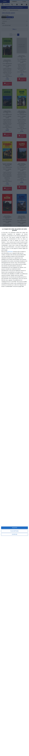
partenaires (10, 251)
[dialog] (14, 491)
